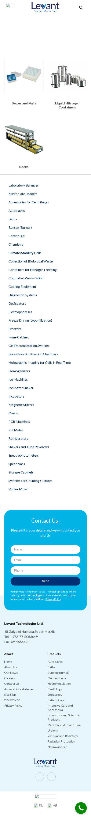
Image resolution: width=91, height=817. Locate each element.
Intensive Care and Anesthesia (60, 707)
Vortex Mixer (18, 489)
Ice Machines (18, 379)
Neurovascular (57, 747)
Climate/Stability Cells (24, 253)
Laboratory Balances (23, 185)
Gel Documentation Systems (29, 346)
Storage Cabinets (21, 472)
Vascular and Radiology (63, 736)
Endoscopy (55, 694)
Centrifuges (17, 236)
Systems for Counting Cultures (30, 481)
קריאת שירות (12, 700)
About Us (10, 667)
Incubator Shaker (20, 388)
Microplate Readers (22, 194)
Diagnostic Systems (22, 295)
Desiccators (17, 303)
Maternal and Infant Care (64, 725)
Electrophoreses (20, 312)
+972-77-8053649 (24, 636)
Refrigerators (18, 438)
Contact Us (11, 683)
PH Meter (15, 430)
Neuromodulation (59, 683)
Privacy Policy (13, 705)
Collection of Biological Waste (30, 261)
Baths (12, 219)
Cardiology (55, 689)
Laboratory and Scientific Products (53, 30)
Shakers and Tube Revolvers (28, 447)
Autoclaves (16, 210)
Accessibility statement (20, 689)
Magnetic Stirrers (21, 405)
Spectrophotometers (23, 455)
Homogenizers (19, 371)
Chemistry (15, 244)
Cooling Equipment (22, 286)
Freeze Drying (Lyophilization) (30, 320)
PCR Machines (19, 421)
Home (11, 30)
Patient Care (56, 700)
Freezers (14, 329)
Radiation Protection (61, 741)
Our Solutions (24, 30)
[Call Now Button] (81, 808)
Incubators (16, 396)
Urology (53, 730)
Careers (9, 678)
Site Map (10, 694)
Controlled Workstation (25, 278)
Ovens (13, 413)
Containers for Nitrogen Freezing (32, 270)
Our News (11, 672)
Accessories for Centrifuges (28, 202)
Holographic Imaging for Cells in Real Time (39, 362)
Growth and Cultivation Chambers (33, 354)
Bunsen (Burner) (20, 227)
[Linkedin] (51, 776)
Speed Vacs (16, 464)
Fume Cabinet (18, 337)
